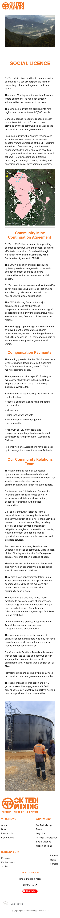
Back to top (17, 903)
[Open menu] (41, 6)
